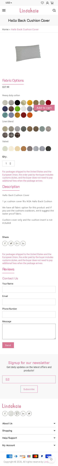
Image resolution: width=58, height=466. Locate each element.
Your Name (7, 283)
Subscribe (29, 389)
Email (5, 296)
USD (8, 3)
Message (6, 321)
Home (5, 29)
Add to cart (44, 107)
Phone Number (9, 309)
